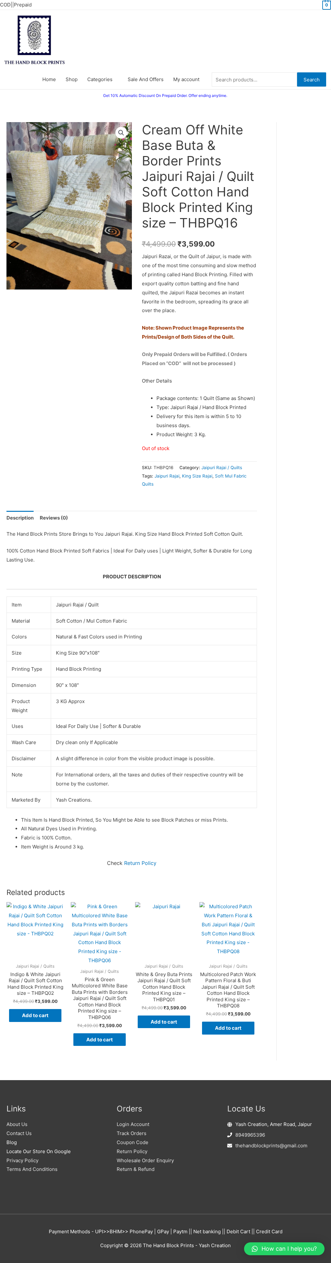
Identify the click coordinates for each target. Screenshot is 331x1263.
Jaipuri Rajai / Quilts (221, 467)
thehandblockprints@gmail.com (271, 1145)
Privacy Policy (22, 1160)
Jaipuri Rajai (167, 476)
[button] (121, 133)
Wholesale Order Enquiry (145, 1160)
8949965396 (250, 1135)
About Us (16, 1124)
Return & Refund (136, 1169)
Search (312, 80)
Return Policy (140, 863)
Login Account (133, 1124)
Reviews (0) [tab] (54, 518)
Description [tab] (20, 518)
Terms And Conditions (32, 1169)
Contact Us (19, 1133)
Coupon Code (132, 1142)
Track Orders (131, 1133)
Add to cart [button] (35, 1015)
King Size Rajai (197, 476)
